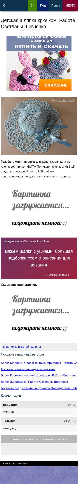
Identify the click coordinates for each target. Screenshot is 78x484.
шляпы (36, 346)
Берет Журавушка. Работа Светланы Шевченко (34, 381)
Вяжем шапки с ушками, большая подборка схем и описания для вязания (39, 258)
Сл (32, 5)
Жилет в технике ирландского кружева (28, 369)
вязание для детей (15, 346)
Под (43, 5)
